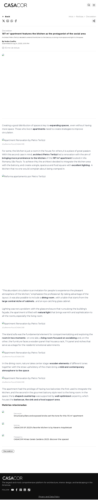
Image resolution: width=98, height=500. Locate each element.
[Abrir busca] (89, 5)
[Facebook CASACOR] (16, 490)
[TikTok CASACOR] (29, 489)
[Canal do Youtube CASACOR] (12, 490)
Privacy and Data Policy (49, 497)
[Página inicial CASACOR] (15, 5)
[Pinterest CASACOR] (20, 490)
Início (71, 16)
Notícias (79, 16)
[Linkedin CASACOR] (24, 490)
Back (7, 16)
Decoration (91, 16)
